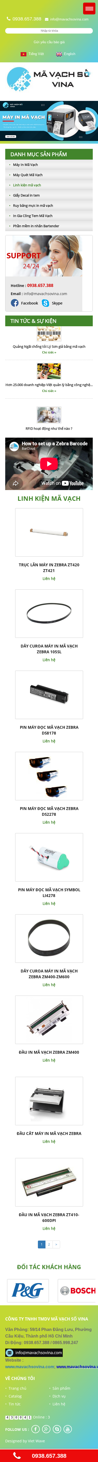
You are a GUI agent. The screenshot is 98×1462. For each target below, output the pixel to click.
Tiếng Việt (35, 54)
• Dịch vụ (57, 1396)
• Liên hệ (57, 1403)
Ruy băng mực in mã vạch (31, 205)
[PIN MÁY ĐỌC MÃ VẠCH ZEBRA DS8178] (49, 694)
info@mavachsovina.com (69, 19)
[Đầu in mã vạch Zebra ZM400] (49, 1019)
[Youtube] (68, 1429)
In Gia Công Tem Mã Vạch (31, 215)
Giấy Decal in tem (24, 195)
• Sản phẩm (59, 1388)
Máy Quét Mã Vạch (26, 174)
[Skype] (57, 1429)
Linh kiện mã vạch (25, 185)
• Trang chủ (15, 1388)
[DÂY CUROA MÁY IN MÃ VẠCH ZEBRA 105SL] (49, 613)
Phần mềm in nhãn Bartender (34, 226)
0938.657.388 (49, 1456)
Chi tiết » (49, 345)
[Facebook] (35, 1429)
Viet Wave (36, 1440)
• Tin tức (13, 1403)
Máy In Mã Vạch (23, 164)
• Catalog (13, 1396)
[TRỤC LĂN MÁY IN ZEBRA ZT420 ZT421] (49, 532)
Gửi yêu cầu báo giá (49, 42)
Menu (89, 8)
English (68, 54)
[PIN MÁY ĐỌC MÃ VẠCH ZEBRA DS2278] (49, 775)
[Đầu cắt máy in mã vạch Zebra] (49, 1100)
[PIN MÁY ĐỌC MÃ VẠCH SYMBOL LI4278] (49, 857)
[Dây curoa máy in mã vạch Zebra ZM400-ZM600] (49, 938)
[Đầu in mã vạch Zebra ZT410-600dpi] (49, 1182)
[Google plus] (46, 1429)
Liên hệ (49, 578)
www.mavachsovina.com (29, 1367)
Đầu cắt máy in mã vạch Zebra (49, 1133)
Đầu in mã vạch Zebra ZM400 (49, 1052)
